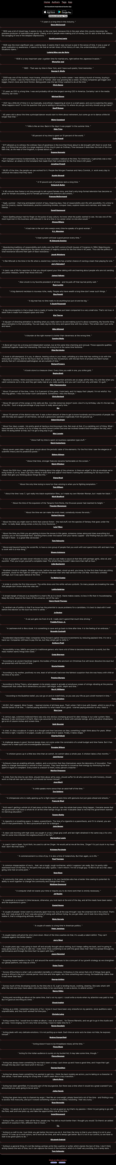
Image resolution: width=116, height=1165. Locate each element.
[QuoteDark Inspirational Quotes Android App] (64, 12)
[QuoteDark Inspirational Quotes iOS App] (49, 12)
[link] (47, 2)
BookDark (54, 1162)
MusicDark (62, 1162)
